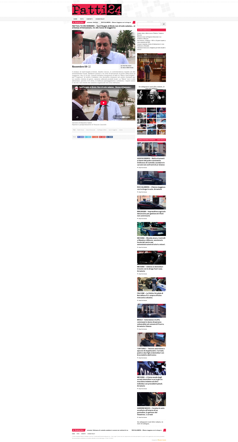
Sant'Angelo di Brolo (102, 129)
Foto (82, 19)
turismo (121, 129)
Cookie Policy (100, 19)
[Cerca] (164, 24)
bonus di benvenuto (90, 129)
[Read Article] (153, 144)
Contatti (90, 19)
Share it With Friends (127, 67)
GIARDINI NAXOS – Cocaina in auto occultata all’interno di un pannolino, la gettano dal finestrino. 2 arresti (150, 411)
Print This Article (127, 65)
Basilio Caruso (80, 129)
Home (75, 19)
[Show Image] (149, 144)
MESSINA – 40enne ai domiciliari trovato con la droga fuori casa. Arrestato (150, 268)
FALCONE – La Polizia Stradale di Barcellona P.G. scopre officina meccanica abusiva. (150, 295)
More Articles (161, 139)
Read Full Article (143, 167)
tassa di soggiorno (113, 129)
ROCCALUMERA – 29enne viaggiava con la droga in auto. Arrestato (105, 22)
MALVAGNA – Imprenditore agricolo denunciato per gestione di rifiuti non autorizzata (151, 213)
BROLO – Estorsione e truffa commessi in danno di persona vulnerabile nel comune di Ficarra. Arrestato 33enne (150, 323)
